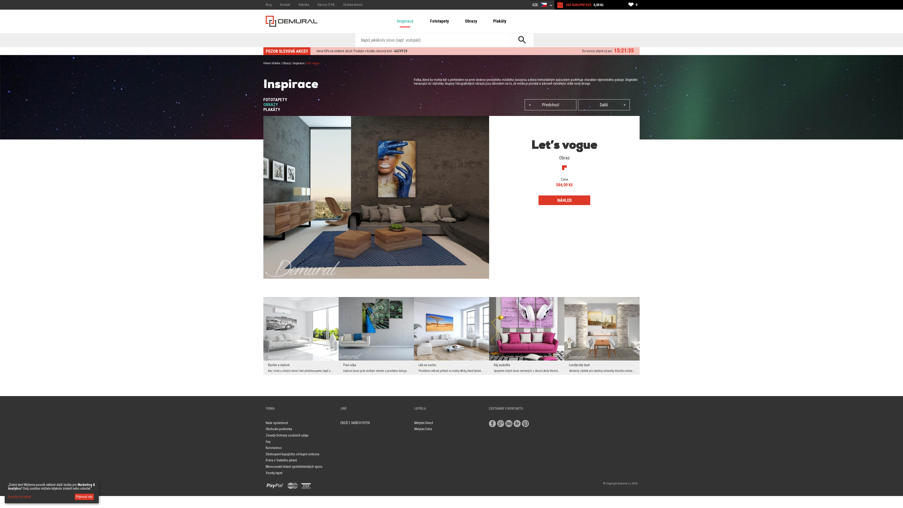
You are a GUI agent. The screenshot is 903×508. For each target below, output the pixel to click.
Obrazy (471, 21)
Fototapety (439, 21)
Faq (268, 442)
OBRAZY (270, 104)
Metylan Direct (423, 423)
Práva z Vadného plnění (281, 460)
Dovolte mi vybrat (19, 497)
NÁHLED (564, 200)
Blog (269, 5)
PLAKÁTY (271, 109)
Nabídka (304, 5)
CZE (535, 5)
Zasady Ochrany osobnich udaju (287, 435)
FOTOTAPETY (275, 99)
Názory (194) (326, 5)
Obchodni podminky (279, 429)
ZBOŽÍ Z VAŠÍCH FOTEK (355, 423)
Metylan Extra (423, 429)
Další (613, 104)
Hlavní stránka (271, 63)
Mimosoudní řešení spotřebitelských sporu (294, 466)
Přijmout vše (84, 497)
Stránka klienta (353, 5)
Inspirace (405, 21)
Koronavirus (274, 448)
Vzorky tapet (274, 473)
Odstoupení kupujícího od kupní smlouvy (292, 454)
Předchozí (544, 104)
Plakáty (499, 21)
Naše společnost (277, 423)
